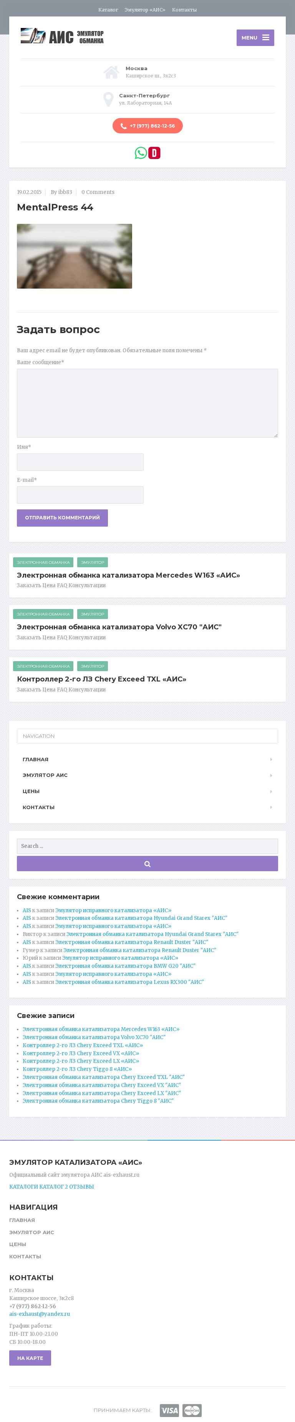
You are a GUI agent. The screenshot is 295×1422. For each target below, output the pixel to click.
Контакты (184, 10)
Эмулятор (92, 562)
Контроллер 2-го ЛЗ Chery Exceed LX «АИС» (81, 1061)
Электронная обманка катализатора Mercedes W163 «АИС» (128, 575)
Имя (24, 447)
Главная (35, 759)
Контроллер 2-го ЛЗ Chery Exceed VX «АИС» (81, 1053)
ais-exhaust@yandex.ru (39, 1314)
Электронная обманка (43, 562)
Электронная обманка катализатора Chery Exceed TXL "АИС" (104, 1077)
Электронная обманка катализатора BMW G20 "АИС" (125, 966)
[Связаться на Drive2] (154, 152)
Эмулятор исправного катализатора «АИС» (113, 910)
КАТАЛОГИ (23, 1187)
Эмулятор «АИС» (145, 10)
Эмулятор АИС (45, 775)
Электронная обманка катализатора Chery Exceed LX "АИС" (102, 1093)
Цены (31, 791)
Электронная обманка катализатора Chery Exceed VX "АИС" (102, 1085)
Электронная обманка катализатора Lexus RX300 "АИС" (129, 982)
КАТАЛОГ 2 (53, 1187)
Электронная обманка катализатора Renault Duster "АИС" (131, 942)
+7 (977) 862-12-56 (152, 126)
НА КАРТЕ (30, 1358)
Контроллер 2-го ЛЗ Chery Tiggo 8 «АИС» (77, 1069)
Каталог (108, 10)
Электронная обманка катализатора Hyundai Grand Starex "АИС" (141, 918)
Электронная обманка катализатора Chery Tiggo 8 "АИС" (98, 1101)
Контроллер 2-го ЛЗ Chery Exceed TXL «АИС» (101, 679)
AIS (27, 910)
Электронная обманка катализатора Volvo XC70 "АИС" (119, 627)
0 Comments (97, 192)
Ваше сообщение (40, 362)
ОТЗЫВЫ (81, 1187)
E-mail (27, 480)
